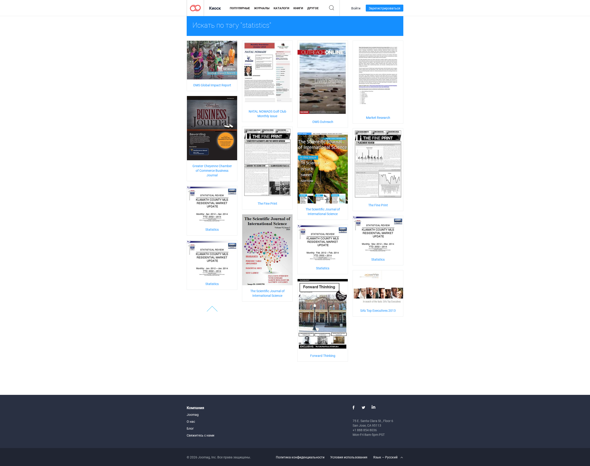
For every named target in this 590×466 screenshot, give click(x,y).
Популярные (240, 8)
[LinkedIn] (373, 407)
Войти (355, 8)
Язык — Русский (385, 457)
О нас (191, 421)
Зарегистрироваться (384, 8)
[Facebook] (353, 407)
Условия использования (348, 457)
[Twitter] (363, 407)
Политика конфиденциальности (300, 457)
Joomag (193, 414)
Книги (298, 8)
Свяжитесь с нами (200, 435)
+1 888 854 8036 (365, 430)
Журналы (261, 8)
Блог (190, 428)
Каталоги (281, 8)
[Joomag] (195, 8)
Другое (313, 8)
